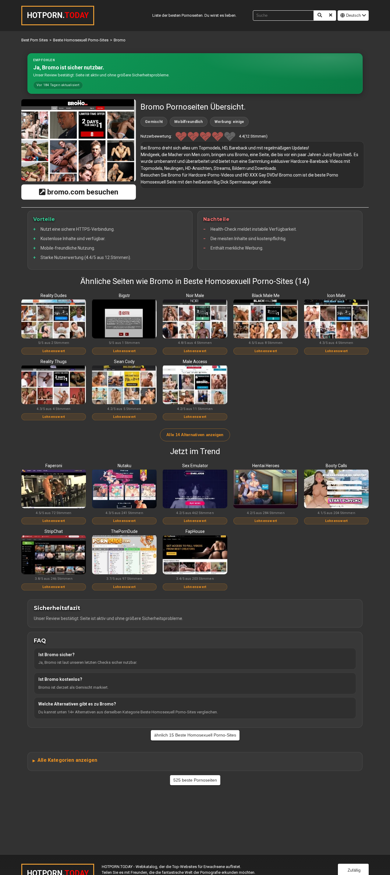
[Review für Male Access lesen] (195, 385)
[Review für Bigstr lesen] (124, 319)
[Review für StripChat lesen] (53, 555)
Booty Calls (336, 465)
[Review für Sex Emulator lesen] (195, 489)
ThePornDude (124, 531)
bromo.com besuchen (81, 192)
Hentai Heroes (265, 465)
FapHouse (195, 531)
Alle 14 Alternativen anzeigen (195, 434)
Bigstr (124, 295)
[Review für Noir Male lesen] (195, 319)
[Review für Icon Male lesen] (336, 319)
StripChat (53, 531)
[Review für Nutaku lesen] (124, 489)
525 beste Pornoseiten (195, 780)
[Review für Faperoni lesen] (53, 489)
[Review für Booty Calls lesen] (336, 489)
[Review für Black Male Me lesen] (265, 319)
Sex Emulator (195, 465)
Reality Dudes (54, 295)
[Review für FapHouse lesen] (195, 555)
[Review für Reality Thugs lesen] (53, 385)
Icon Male (336, 295)
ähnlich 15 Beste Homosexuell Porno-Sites (195, 735)
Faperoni (53, 465)
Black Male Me (266, 295)
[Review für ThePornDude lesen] (124, 555)
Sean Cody (124, 361)
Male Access (195, 361)
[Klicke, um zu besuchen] (78, 140)
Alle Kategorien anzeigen (67, 760)
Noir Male (195, 295)
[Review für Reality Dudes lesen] (53, 319)
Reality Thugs (54, 361)
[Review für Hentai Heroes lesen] (265, 489)
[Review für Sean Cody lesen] (124, 385)
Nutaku (124, 465)
